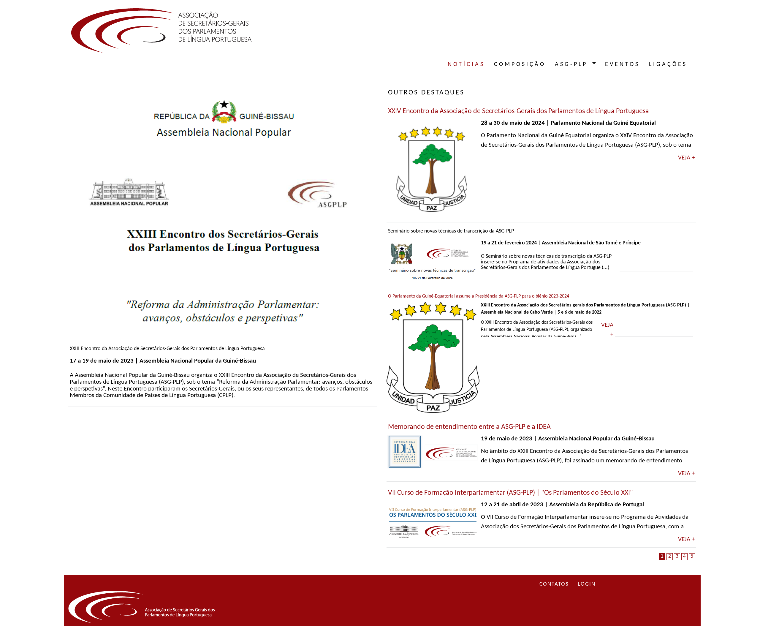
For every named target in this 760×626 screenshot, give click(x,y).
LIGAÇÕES (668, 64)
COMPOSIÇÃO (520, 64)
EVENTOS (622, 64)
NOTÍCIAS (466, 64)
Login (587, 584)
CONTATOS (554, 584)
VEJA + (686, 158)
